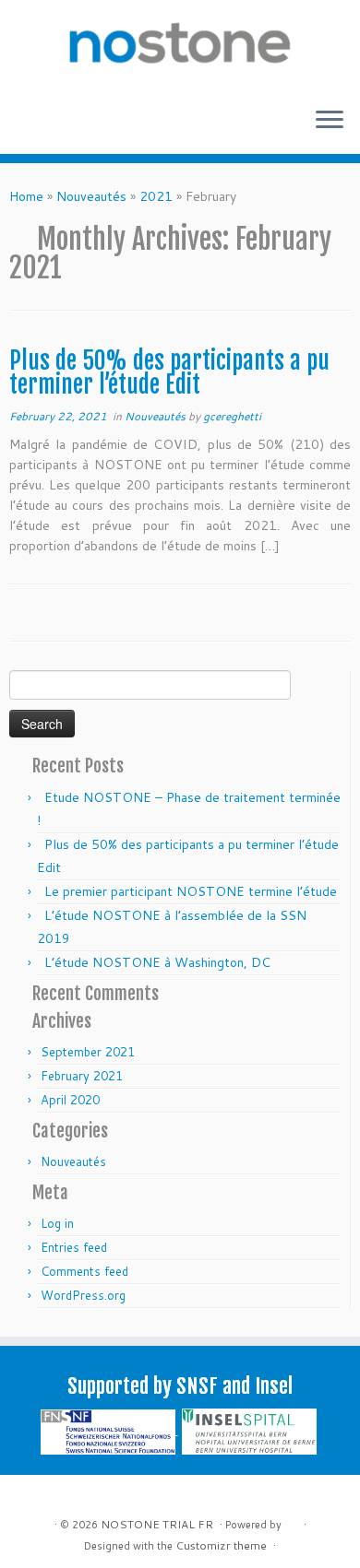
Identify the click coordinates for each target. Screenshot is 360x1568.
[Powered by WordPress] (290, 1521)
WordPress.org (83, 1295)
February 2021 (82, 1075)
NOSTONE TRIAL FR (157, 1524)
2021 (156, 196)
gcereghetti (232, 416)
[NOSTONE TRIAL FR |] (180, 46)
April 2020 (70, 1099)
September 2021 (88, 1051)
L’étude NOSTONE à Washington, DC (157, 962)
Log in (57, 1223)
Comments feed (84, 1271)
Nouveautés (91, 196)
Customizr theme (221, 1545)
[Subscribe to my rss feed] (28, 1495)
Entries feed (74, 1247)
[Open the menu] (329, 121)
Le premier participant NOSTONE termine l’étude (190, 891)
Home (26, 196)
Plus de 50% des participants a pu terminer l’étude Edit (169, 372)
